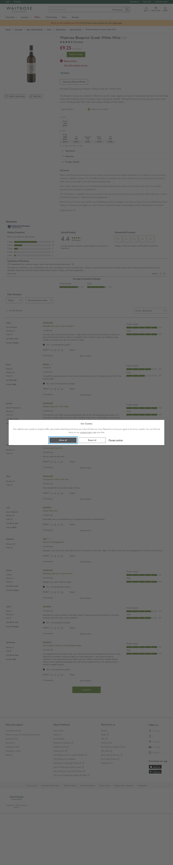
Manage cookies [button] (116, 440)
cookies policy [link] (86, 432)
